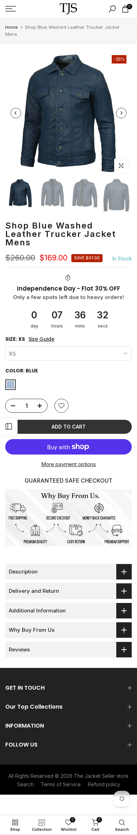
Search (25, 784)
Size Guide (41, 339)
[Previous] (16, 113)
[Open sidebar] (9, 426)
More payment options (68, 464)
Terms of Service (61, 784)
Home (11, 27)
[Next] (121, 113)
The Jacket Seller (94, 776)
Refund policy (104, 784)
